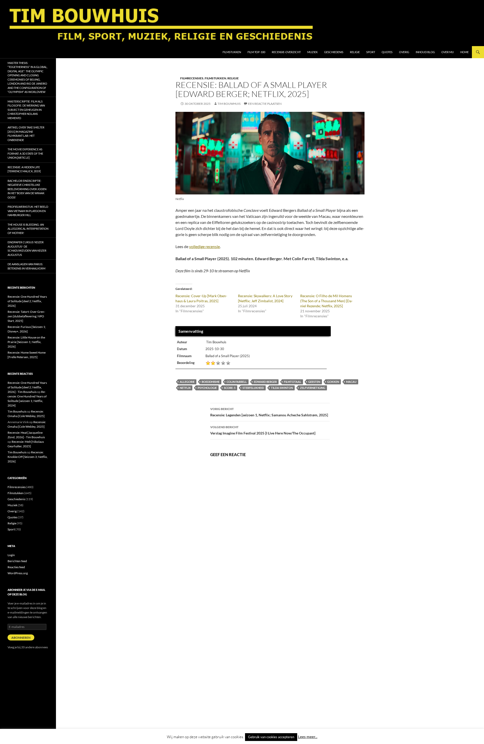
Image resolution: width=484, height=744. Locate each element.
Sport (370, 52)
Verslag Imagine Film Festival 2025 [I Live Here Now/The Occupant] (262, 430)
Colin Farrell (237, 381)
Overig (404, 52)
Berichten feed (17, 561)
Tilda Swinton (282, 387)
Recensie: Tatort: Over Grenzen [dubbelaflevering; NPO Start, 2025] (26, 316)
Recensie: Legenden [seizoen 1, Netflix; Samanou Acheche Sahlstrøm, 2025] (269, 412)
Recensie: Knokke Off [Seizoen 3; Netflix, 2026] (28, 456)
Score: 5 (229, 387)
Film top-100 (256, 52)
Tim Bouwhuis (229, 104)
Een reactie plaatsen (265, 104)
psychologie (207, 387)
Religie (355, 52)
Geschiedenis (333, 52)
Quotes (387, 52)
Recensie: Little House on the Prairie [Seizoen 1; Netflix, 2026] (26, 341)
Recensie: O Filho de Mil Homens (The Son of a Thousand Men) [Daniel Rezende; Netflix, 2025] (326, 301)
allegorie (187, 381)
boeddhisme (211, 381)
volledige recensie (204, 246)
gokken (333, 381)
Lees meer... (307, 736)
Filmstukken (232, 52)
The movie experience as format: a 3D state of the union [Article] (25, 153)
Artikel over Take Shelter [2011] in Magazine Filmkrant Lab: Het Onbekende (26, 134)
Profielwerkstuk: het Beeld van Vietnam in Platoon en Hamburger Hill (28, 211)
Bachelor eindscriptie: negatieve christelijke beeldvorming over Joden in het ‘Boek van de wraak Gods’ (27, 189)
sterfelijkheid (253, 387)
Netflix (185, 387)
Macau (351, 381)
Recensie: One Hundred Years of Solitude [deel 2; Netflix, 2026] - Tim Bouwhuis (27, 387)
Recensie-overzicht (286, 52)
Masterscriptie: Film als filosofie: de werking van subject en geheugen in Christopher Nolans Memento (26, 110)
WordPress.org (18, 573)
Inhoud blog (425, 52)
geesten (314, 381)
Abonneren (21, 637)
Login (11, 555)
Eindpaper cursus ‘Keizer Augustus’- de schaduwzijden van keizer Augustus (27, 248)
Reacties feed (16, 567)
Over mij (447, 52)
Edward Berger (265, 381)
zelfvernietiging (312, 387)
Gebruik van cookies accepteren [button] (271, 737)
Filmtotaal (292, 381)
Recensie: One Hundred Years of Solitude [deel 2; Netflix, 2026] (27, 301)
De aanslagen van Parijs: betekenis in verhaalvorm (26, 266)
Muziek (312, 52)
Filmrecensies (191, 78)
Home (464, 52)
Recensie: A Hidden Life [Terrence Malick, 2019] (24, 169)
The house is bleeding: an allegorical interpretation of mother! (28, 228)
